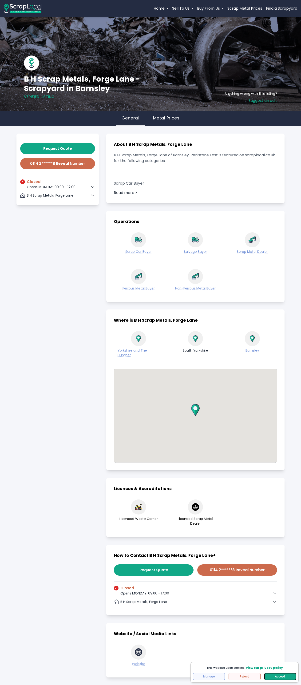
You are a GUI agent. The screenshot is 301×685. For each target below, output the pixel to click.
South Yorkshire (195, 350)
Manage (209, 676)
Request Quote (57, 148)
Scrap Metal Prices (244, 8)
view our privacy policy (264, 668)
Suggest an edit (263, 100)
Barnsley (252, 350)
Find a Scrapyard (281, 8)
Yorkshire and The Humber (132, 352)
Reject (244, 676)
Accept (280, 676)
